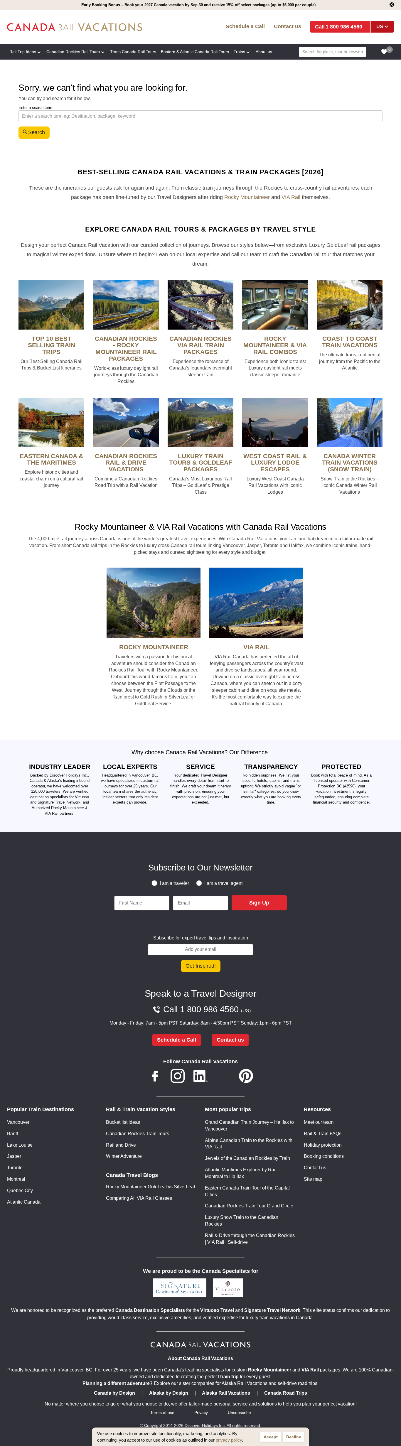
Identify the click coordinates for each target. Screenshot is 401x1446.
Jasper (14, 1156)
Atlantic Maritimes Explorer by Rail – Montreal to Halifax (242, 1173)
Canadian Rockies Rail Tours (73, 51)
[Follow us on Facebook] (155, 1077)
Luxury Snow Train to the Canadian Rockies (241, 1220)
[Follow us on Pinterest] (246, 1077)
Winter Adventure (124, 1156)
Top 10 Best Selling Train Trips (51, 345)
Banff (12, 1133)
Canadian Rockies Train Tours (137, 1133)
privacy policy (229, 1439)
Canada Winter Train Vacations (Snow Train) (350, 463)
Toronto (15, 1167)
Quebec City (20, 1190)
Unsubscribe (239, 1412)
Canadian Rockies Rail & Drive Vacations (126, 463)
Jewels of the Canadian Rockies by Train (247, 1158)
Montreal (16, 1179)
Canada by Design (114, 1393)
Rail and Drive (121, 1145)
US (379, 26)
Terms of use (162, 1412)
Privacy (201, 1412)
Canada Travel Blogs (132, 1175)
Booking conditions (324, 1156)
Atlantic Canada (24, 1201)
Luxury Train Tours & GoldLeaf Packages (200, 463)
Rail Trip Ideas (22, 51)
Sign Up (259, 903)
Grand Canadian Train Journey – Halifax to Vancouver (249, 1125)
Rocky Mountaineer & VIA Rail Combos (275, 345)
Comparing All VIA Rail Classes (139, 1198)
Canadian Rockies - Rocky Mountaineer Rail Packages (126, 348)
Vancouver (18, 1122)
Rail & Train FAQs (322, 1133)
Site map (313, 1179)
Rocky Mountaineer (247, 197)
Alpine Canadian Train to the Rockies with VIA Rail (248, 1144)
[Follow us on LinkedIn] (200, 1077)
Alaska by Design (168, 1393)
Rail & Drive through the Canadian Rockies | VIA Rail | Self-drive (250, 1239)
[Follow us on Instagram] (178, 1077)
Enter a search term (35, 107)
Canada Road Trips (285, 1393)
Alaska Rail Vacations (226, 1393)
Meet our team (318, 1122)
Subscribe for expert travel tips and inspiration (200, 937)
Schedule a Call (245, 26)
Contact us (287, 26)
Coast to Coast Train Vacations (350, 342)
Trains (239, 51)
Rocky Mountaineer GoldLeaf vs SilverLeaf (150, 1186)
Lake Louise (20, 1145)
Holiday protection (323, 1145)
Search (36, 132)
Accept (271, 1437)
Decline (293, 1437)
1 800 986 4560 (344, 26)
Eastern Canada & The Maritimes (51, 459)
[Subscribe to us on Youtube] (223, 1077)
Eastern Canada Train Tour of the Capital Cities (247, 1191)
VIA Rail (291, 197)
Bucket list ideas (123, 1122)
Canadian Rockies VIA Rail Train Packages (200, 345)
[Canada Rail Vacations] (85, 27)
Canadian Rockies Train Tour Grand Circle (249, 1205)
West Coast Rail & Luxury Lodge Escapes (275, 463)
